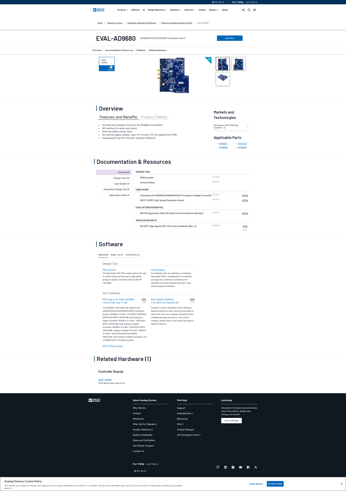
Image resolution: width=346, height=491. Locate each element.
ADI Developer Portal (188, 435)
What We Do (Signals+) (145, 424)
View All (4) (103, 255)
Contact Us (138, 451)
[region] (173, 484)
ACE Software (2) (133, 255)
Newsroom (138, 418)
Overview (97, 50)
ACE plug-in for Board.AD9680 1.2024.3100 (124, 301)
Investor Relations (142, 429)
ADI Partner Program (143, 445)
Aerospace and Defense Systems (226, 126)
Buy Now (230, 38)
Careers (137, 413)
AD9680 (223, 147)
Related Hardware (157, 50)
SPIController (109, 269)
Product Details (154, 117)
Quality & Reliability (142, 435)
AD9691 (223, 143)
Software (141, 50)
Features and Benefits (118, 117)
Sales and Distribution (144, 440)
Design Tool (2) (117, 255)
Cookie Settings (256, 484)
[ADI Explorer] (243, 10)
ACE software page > (113, 346)
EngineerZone (184, 413)
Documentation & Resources (119, 50)
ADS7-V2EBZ (105, 379)
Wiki (179, 424)
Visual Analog (158, 269)
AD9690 (242, 147)
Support (181, 408)
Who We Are (139, 408)
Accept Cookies (275, 484)
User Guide (104, 61)
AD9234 (242, 143)
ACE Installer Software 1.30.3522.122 (172, 301)
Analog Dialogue (185, 429)
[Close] (342, 484)
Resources (182, 418)
